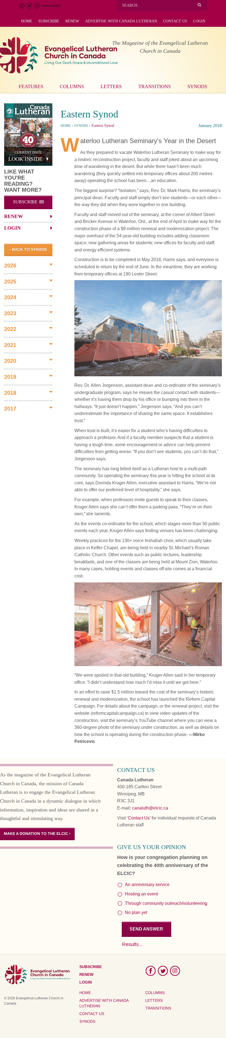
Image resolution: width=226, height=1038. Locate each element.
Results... (132, 944)
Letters (111, 86)
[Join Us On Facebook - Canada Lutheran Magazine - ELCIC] (150, 970)
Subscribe (48, 21)
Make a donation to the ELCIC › (37, 833)
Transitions (154, 86)
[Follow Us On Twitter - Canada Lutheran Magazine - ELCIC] (162, 970)
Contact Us (175, 21)
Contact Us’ (139, 818)
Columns (72, 86)
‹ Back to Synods (28, 249)
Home (26, 21)
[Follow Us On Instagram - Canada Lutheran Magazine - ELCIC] (175, 970)
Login (199, 21)
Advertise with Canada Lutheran (121, 21)
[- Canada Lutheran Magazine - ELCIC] (148, 328)
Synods (197, 86)
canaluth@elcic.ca (150, 808)
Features (31, 86)
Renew (72, 21)
